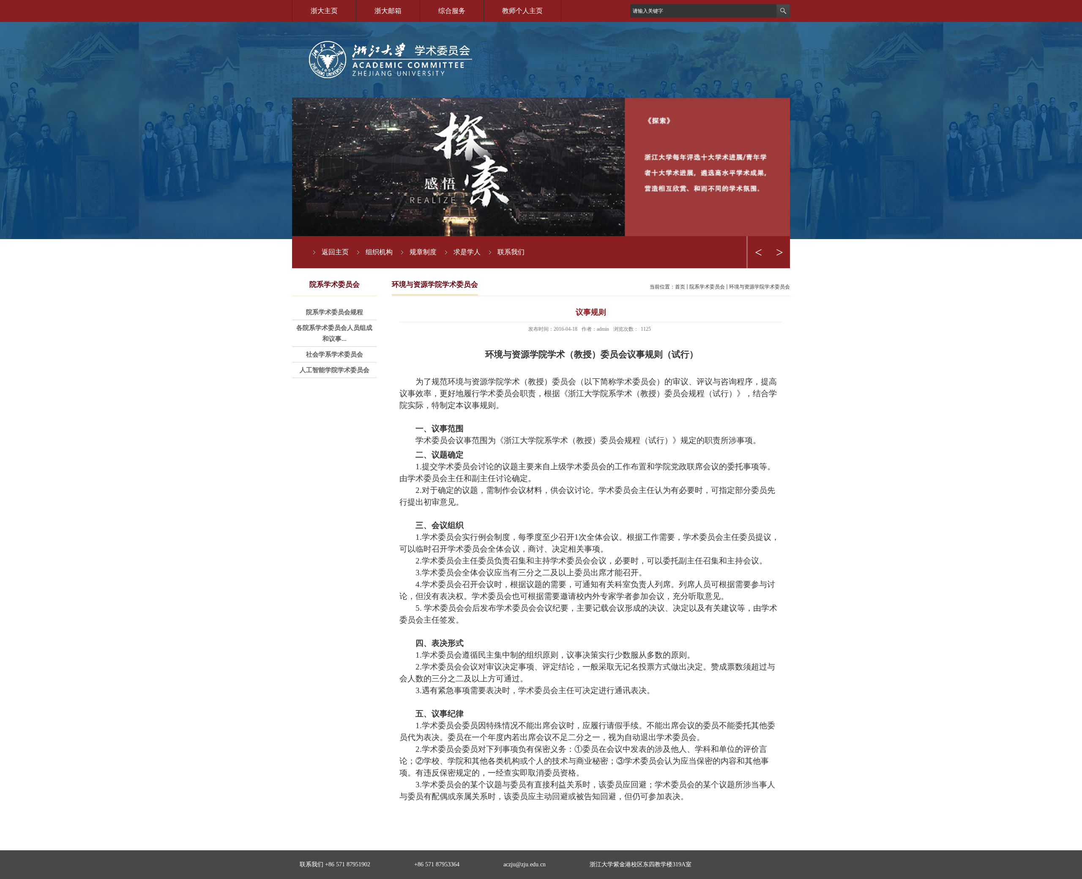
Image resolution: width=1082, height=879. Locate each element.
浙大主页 (324, 10)
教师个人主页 (522, 10)
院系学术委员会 (707, 287)
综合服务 (451, 10)
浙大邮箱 (388, 10)
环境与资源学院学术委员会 (759, 287)
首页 (680, 287)
